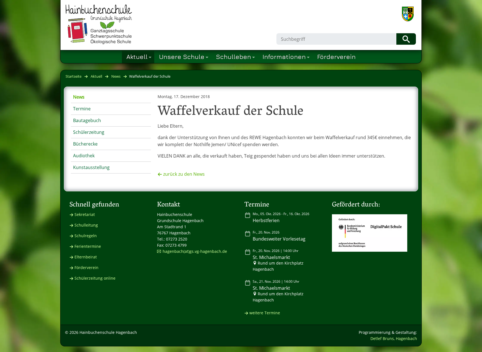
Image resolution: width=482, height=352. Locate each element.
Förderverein (86, 267)
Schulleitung (86, 225)
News (115, 76)
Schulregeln (85, 235)
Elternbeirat (85, 257)
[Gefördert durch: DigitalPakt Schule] (369, 233)
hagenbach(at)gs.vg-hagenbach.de (195, 251)
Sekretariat (84, 214)
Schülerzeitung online (94, 278)
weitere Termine (264, 312)
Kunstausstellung (91, 167)
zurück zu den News (184, 174)
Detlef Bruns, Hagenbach (393, 338)
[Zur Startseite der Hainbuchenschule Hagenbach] (99, 24)
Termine (82, 109)
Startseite (73, 76)
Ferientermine (87, 246)
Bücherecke (85, 144)
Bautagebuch (87, 120)
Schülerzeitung (88, 132)
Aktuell (96, 76)
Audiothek (84, 156)
